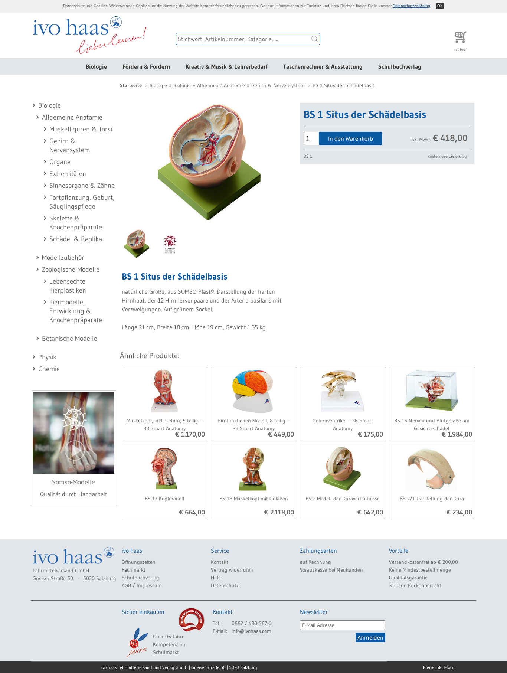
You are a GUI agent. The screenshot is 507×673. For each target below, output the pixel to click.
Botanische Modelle (69, 338)
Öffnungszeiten (139, 562)
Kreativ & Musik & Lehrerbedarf (227, 66)
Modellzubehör (63, 258)
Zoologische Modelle (70, 269)
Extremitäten (67, 174)
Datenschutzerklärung (411, 6)
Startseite (131, 85)
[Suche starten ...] (314, 39)
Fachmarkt (133, 569)
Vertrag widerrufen (232, 569)
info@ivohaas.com (251, 631)
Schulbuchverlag (399, 66)
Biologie (96, 66)
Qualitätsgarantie (408, 577)
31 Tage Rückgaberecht (415, 585)
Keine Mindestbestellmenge (420, 569)
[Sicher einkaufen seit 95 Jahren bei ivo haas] (136, 642)
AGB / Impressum (142, 585)
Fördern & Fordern (146, 66)
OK (440, 6)
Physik (47, 357)
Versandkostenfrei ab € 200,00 (423, 562)
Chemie (49, 369)
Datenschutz (225, 585)
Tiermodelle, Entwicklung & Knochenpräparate (75, 311)
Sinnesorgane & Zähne (82, 186)
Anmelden (370, 637)
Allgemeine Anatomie (72, 117)
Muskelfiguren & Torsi (80, 129)
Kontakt (219, 562)
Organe (60, 162)
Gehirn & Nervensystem (278, 85)
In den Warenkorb (350, 138)
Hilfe (216, 577)
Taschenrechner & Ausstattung (323, 66)
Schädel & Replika (75, 239)
